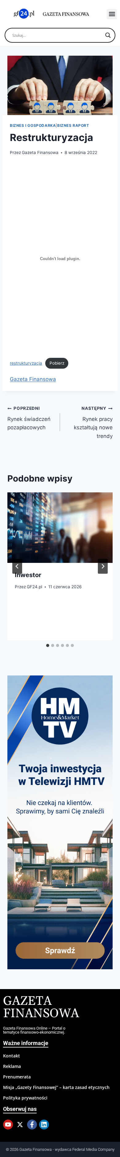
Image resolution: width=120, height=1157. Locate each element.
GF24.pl (34, 586)
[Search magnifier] (108, 35)
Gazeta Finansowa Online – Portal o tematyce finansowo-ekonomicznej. (34, 1030)
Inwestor (28, 575)
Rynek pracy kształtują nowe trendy (93, 422)
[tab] (47, 645)
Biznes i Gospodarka (33, 125)
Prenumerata (17, 1077)
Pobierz (57, 363)
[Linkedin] (44, 1124)
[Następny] (103, 566)
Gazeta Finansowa (40, 152)
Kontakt (11, 1056)
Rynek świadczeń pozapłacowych (28, 418)
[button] (112, 14)
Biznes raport (73, 125)
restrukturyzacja (26, 363)
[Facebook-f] (32, 1124)
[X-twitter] (20, 1124)
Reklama (12, 1066)
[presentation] (60, 527)
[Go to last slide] (17, 566)
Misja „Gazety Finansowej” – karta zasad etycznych (56, 1087)
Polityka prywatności (25, 1098)
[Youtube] (8, 1124)
